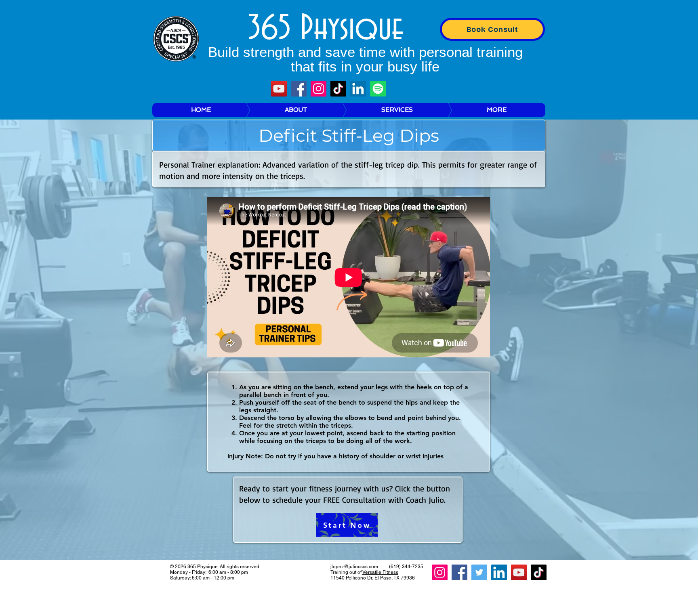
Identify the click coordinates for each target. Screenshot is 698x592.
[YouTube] (279, 89)
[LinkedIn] (358, 89)
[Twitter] (479, 572)
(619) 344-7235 (406, 566)
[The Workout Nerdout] (378, 89)
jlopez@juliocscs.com (354, 566)
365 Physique (325, 29)
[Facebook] (299, 89)
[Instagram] (318, 89)
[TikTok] (338, 89)
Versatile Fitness (380, 572)
